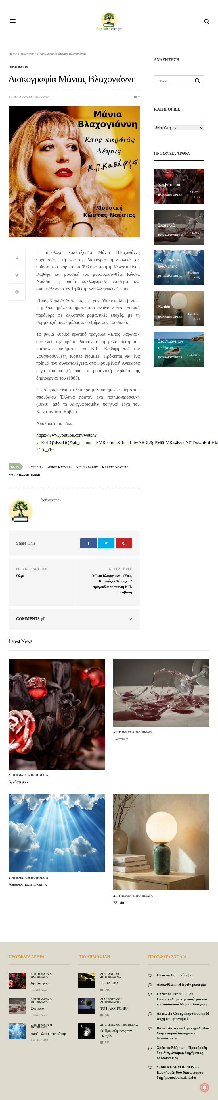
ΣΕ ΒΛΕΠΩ (109, 983)
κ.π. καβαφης (87, 467)
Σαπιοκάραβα (181, 975)
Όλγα (20, 575)
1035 (107, 989)
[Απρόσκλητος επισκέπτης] (57, 833)
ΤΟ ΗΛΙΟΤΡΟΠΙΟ (113, 1008)
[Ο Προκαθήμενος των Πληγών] (86, 1029)
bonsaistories (20, 96)
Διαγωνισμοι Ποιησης (119, 1024)
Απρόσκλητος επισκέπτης (28, 885)
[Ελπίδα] (161, 842)
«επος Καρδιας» (59, 467)
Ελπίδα (164, 306)
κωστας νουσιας (115, 467)
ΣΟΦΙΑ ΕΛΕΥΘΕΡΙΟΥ (175, 1067)
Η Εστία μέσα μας (192, 984)
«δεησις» (36, 467)
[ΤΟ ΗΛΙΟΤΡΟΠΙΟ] (86, 1003)
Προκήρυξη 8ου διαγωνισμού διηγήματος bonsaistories (183, 1033)
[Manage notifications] (204, 1087)
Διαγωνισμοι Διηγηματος (111, 975)
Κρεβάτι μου (169, 184)
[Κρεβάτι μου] (57, 714)
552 (106, 1042)
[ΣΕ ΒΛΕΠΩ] (86, 977)
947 (106, 1014)
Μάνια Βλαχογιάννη (24, 475)
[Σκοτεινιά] (161, 693)
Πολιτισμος (18, 67)
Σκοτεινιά (166, 225)
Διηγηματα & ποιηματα (28, 775)
